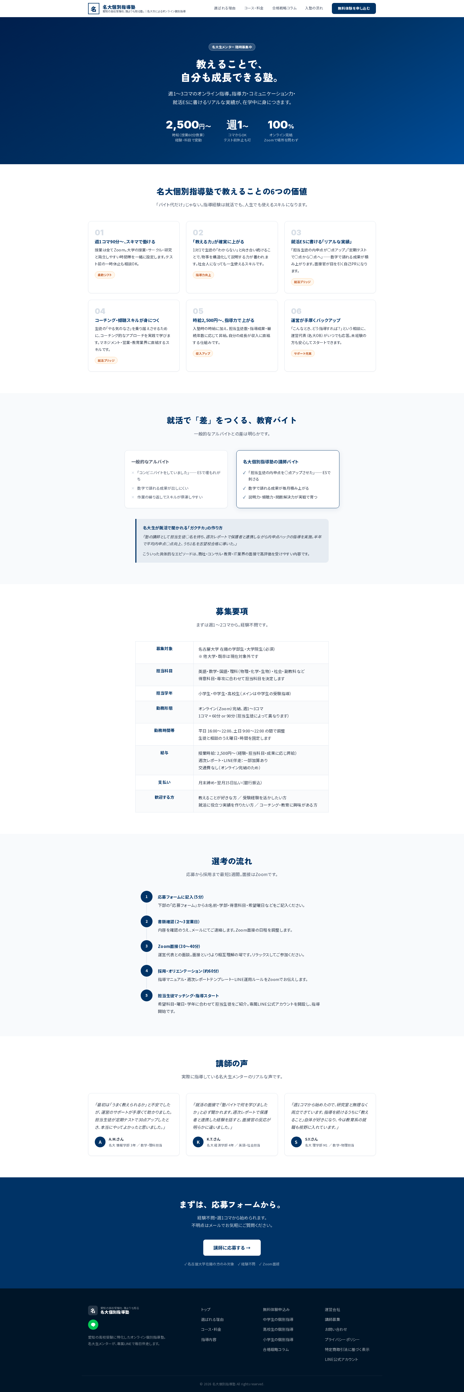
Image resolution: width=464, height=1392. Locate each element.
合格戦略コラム (284, 7)
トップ (206, 1309)
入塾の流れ (314, 7)
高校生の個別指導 (278, 1329)
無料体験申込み (276, 1309)
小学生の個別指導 (278, 1339)
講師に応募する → (232, 1247)
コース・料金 (254, 7)
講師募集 (332, 1319)
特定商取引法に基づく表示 (347, 1349)
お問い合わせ (336, 1329)
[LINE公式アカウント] (93, 1325)
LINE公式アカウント (341, 1359)
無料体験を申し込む (354, 8)
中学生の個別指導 (278, 1319)
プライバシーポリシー (342, 1339)
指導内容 (208, 1339)
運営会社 (332, 1309)
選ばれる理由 (224, 7)
